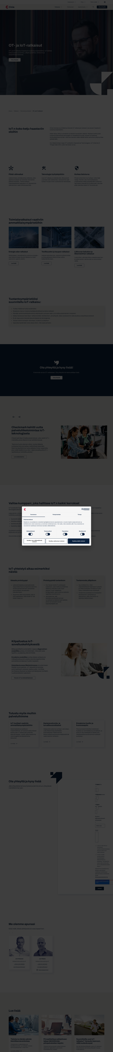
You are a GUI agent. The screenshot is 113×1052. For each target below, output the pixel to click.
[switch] (48, 534)
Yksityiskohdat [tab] (56, 514)
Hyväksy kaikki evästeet (78, 541)
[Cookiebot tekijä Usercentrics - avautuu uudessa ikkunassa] (82, 509)
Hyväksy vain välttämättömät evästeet (34, 541)
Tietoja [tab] (79, 514)
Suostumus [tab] (33, 514)
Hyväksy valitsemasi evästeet (56, 541)
